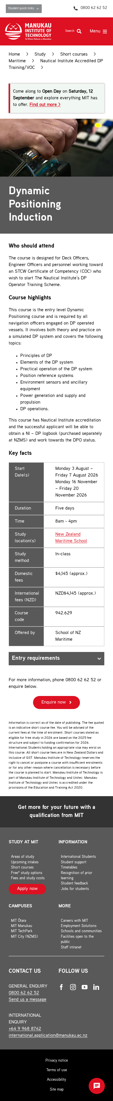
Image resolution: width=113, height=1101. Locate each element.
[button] (97, 1086)
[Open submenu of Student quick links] (39, 8)
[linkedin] (96, 987)
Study (40, 54)
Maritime (17, 61)
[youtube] (85, 987)
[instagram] (73, 987)
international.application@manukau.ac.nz (48, 1036)
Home (14, 54)
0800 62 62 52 (24, 993)
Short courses (74, 54)
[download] (28, 25)
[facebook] (61, 987)
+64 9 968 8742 (25, 1029)
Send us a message (27, 1000)
